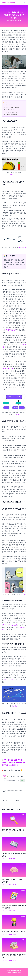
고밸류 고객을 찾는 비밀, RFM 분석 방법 (14, 830)
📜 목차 (4, 102)
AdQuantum (22, 247)
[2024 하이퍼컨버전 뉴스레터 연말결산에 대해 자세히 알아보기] (14, 921)
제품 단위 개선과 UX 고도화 (9, 625)
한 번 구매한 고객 (8, 369)
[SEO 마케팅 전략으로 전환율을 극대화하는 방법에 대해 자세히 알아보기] (14, 844)
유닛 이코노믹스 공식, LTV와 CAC (11, 107)
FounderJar (16, 415)
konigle (23, 594)
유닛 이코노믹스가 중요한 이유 (10, 112)
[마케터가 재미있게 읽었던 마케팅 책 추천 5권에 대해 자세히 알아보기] (14, 945)
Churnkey (14, 706)
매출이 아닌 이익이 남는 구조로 (10, 114)
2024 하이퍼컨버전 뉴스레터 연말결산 (13, 931)
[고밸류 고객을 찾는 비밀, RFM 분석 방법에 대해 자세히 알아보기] (14, 820)
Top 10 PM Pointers (13, 175)
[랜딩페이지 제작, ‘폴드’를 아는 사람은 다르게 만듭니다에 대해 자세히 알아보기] (14, 896)
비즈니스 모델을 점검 (10, 680)
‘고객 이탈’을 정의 (11, 330)
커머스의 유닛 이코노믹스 (9, 109)
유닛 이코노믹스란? (8, 105)
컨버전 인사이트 (10, 20)
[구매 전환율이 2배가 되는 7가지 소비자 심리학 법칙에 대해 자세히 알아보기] (14, 870)
